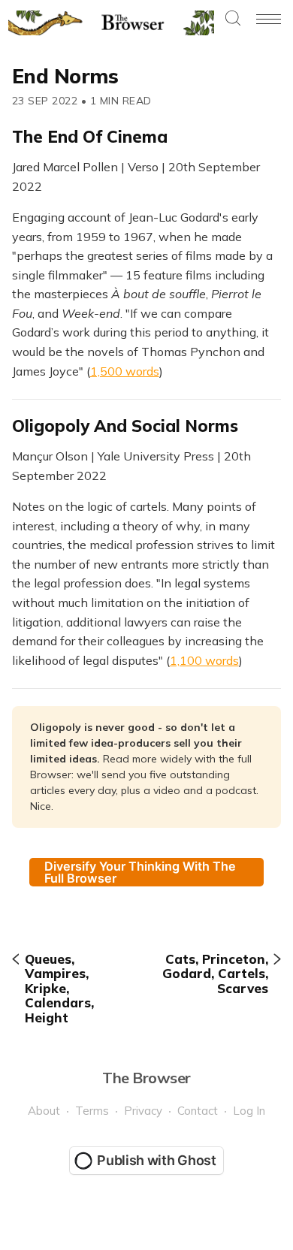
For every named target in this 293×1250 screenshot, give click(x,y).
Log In (249, 1111)
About (44, 1111)
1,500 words (124, 371)
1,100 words (204, 660)
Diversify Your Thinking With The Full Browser (140, 872)
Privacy (143, 1111)
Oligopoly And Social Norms (125, 425)
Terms (92, 1111)
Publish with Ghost (156, 1160)
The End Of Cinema (90, 136)
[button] (233, 19)
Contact (197, 1111)
